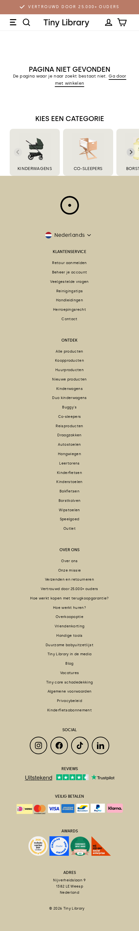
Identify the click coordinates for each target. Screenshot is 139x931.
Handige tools (69, 636)
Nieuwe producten (69, 379)
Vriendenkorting (70, 626)
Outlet (69, 528)
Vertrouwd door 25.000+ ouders (74, 7)
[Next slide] (131, 152)
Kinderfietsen (69, 473)
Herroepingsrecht (69, 310)
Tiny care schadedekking (69, 682)
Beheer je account (69, 272)
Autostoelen (69, 444)
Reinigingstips (69, 291)
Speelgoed (70, 519)
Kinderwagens (69, 389)
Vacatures (69, 673)
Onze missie (69, 570)
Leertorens (69, 463)
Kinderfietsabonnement (69, 710)
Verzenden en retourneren (69, 579)
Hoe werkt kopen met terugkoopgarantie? (69, 598)
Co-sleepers (69, 417)
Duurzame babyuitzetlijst (69, 645)
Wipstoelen (69, 510)
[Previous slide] (18, 152)
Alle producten (69, 351)
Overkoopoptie (69, 617)
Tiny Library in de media (70, 654)
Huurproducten (69, 370)
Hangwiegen (69, 454)
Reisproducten (69, 426)
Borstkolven (70, 501)
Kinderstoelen (69, 482)
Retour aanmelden (69, 263)
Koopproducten (69, 360)
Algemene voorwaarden (69, 691)
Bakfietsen (69, 491)
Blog (69, 663)
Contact (69, 319)
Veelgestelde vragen (69, 282)
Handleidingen (69, 300)
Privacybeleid (69, 701)
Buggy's (69, 407)
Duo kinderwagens (69, 398)
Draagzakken (69, 435)
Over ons (69, 561)
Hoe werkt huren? (69, 608)
